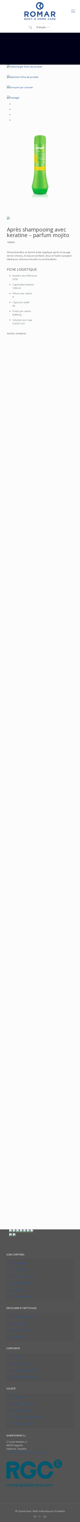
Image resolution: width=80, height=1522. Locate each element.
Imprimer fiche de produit (24, 77)
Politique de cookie (23, 1423)
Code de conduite (22, 1363)
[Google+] (35, 1516)
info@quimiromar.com (37, 1452)
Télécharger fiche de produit (26, 66)
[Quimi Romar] (40, 11)
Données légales (22, 1410)
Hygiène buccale (21, 1283)
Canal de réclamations (25, 1370)
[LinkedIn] (45, 1516)
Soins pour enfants (23, 1276)
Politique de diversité (24, 1377)
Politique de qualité (23, 1404)
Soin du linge (19, 1323)
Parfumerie (18, 1289)
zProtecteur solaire (23, 1296)
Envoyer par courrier (21, 87)
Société (16, 1357)
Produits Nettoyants (23, 1316)
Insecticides (19, 1336)
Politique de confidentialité (27, 1417)
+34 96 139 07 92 (15, 1452)
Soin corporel (20, 1269)
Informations (19, 1397)
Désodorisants (20, 1330)
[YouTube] (40, 1516)
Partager (15, 97)
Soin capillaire (20, 1263)
